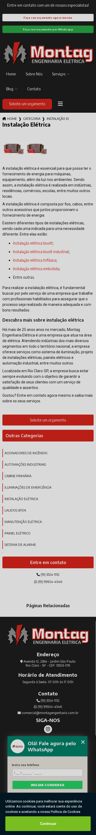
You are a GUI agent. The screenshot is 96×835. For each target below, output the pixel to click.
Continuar (48, 824)
